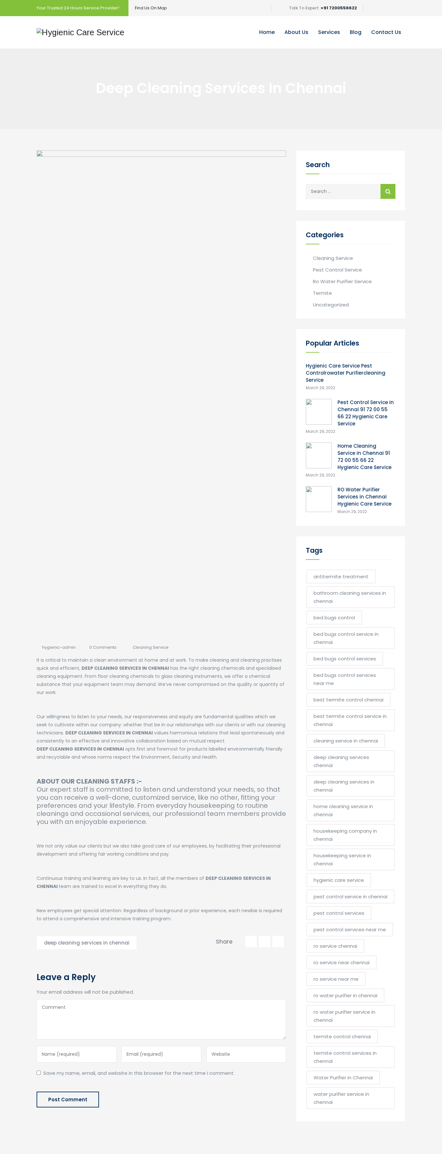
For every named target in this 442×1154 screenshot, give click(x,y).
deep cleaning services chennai (341, 761)
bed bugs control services (345, 658)
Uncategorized (331, 304)
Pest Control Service (337, 269)
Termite (322, 293)
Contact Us (386, 32)
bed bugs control (334, 617)
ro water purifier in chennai (345, 995)
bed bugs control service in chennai (346, 638)
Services (329, 32)
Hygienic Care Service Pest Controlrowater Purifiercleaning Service (345, 372)
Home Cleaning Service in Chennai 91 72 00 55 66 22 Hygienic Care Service (364, 457)
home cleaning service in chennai (343, 810)
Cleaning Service (151, 647)
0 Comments (102, 647)
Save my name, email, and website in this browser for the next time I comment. (139, 1073)
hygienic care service (339, 880)
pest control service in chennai (350, 896)
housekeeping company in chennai (345, 835)
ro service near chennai (342, 962)
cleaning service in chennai (346, 740)
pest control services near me (350, 929)
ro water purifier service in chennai (344, 1016)
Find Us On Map (151, 8)
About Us (296, 32)
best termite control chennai (348, 699)
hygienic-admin (59, 647)
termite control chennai (342, 1036)
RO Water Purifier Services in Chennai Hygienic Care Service (364, 496)
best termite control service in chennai (350, 720)
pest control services (339, 913)
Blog (355, 32)
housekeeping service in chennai (342, 859)
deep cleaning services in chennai (86, 942)
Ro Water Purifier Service (342, 281)
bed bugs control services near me (345, 679)
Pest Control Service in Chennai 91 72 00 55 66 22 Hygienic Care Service (365, 413)
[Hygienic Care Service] (80, 32)
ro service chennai (335, 946)
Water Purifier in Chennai (343, 1077)
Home (267, 32)
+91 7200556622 (339, 8)
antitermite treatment (341, 576)
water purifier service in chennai (341, 1098)
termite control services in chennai (345, 1057)
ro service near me (336, 979)
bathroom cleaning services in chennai (350, 597)
